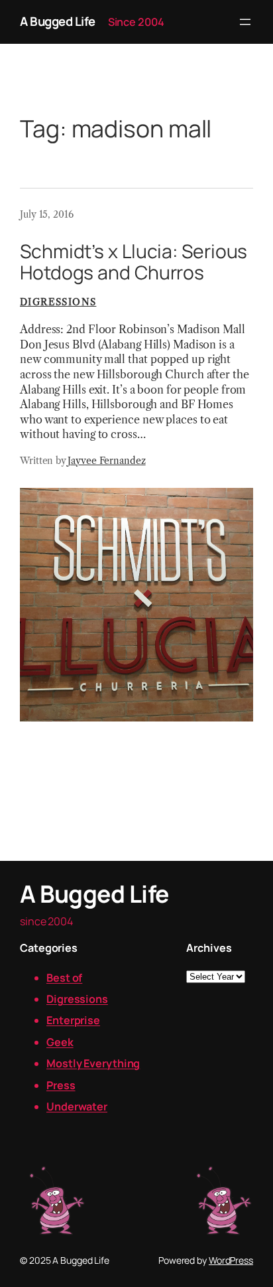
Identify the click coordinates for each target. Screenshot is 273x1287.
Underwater (76, 1106)
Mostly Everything (93, 1063)
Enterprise (73, 1020)
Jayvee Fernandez (106, 461)
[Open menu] (245, 22)
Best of (64, 977)
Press (61, 1085)
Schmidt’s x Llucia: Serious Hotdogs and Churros (133, 262)
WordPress (231, 1260)
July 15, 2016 (47, 214)
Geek (60, 1042)
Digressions (58, 302)
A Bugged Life (57, 21)
